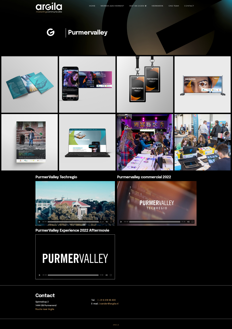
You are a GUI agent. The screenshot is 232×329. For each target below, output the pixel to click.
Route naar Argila (44, 309)
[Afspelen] (39, 222)
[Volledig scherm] (111, 222)
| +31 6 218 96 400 (106, 300)
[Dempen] (107, 222)
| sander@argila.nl (108, 304)
